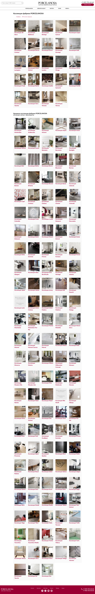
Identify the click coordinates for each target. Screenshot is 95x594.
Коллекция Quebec (45, 455)
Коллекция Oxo (47, 418)
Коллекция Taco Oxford (74, 506)
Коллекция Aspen (60, 130)
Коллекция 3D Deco (18, 33)
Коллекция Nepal (47, 400)
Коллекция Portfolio (58, 437)
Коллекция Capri (19, 201)
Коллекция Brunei (47, 183)
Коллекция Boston (17, 184)
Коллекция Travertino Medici (33, 541)
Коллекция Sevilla (74, 86)
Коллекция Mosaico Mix (18, 384)
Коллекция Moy (47, 383)
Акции (63, 588)
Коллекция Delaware (17, 238)
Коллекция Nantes (17, 401)
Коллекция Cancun (58, 33)
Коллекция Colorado (72, 202)
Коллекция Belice (33, 166)
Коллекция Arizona (45, 131)
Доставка (45, 588)
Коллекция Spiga (74, 489)
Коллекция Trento (47, 540)
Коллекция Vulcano (72, 559)
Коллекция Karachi (72, 291)
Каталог (32, 588)
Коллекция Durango (58, 51)
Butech (52, 8)
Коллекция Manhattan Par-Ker (32, 327)
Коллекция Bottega (45, 33)
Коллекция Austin (33, 148)
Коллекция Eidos (19, 254)
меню (67, 8)
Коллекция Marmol (17, 346)
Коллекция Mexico (31, 364)
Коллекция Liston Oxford (33, 69)
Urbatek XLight (41, 8)
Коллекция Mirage (58, 69)
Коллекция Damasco (58, 220)
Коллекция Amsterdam (17, 131)
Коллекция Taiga (19, 523)
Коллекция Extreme (31, 255)
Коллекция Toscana (58, 524)
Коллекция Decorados (72, 220)
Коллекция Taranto (17, 104)
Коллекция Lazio (19, 308)
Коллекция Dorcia (33, 50)
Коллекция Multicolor (58, 384)
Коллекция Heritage (58, 273)
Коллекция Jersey (47, 290)
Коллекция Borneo (72, 167)
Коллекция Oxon (60, 418)
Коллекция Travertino (17, 541)
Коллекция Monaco (72, 364)
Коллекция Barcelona (58, 149)
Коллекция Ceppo (74, 32)
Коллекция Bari (19, 166)
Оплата (51, 588)
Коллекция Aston (74, 130)
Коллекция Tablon (61, 505)
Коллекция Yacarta (17, 577)
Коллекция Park (33, 436)
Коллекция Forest (74, 254)
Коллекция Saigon (74, 471)
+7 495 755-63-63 (87, 2)
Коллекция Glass (33, 272)
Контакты (39, 588)
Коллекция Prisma (74, 436)
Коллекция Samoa (20, 489)
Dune (59, 8)
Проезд (57, 588)
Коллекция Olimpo (72, 401)
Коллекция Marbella (58, 326)
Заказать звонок (87, 4)
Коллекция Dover (47, 50)
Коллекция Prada (19, 86)
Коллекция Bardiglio (72, 149)
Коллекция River (60, 454)
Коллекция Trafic (74, 523)
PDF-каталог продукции (27, 16)
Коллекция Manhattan (17, 326)
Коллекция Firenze (45, 255)
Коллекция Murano (72, 384)
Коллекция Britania (31, 184)
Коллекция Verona (58, 104)
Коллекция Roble (74, 454)
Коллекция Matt (74, 345)
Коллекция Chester (58, 202)
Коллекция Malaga (72, 309)
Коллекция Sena (33, 489)
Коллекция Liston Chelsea (33, 309)
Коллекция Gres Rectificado (47, 273)
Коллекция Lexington (17, 69)
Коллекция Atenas (20, 148)
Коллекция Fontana (58, 255)
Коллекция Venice (20, 558)
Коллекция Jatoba (33, 290)
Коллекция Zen (46, 576)
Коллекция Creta (33, 219)
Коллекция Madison (58, 309)
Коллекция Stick (19, 505)
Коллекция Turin (74, 540)
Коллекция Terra (33, 103)
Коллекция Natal (33, 400)
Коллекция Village (61, 558)
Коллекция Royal (33, 471)
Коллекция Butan (60, 183)
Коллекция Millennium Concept (58, 365)
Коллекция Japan (19, 290)
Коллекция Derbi (33, 237)
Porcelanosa (29, 8)
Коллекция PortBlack (45, 437)
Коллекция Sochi (47, 489)
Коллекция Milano (47, 363)
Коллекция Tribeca (58, 541)
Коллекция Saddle (47, 86)
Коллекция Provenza (17, 455)
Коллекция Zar (32, 576)
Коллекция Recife (33, 86)
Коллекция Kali (60, 290)
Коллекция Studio (47, 505)
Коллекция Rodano (17, 472)
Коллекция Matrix (61, 345)
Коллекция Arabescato (31, 131)
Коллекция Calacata (72, 184)
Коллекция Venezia (45, 104)
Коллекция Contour (17, 51)
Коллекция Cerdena (31, 202)
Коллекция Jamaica (72, 273)
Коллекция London (45, 69)
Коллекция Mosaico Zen (32, 384)
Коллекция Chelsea (45, 202)
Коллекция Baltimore (31, 33)
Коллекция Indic (74, 50)
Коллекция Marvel (45, 346)
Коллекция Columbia (17, 220)
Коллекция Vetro (33, 558)
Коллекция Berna (47, 166)
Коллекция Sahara (61, 471)
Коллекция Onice (19, 418)
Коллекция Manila (47, 325)
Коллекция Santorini (58, 87)
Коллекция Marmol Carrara (32, 346)
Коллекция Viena (47, 558)
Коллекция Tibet (33, 523)
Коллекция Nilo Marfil (60, 401)
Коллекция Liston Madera (47, 309)
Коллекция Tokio (47, 523)
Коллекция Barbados (45, 149)
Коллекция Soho (60, 489)
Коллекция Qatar (33, 454)
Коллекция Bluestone (58, 167)
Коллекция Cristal (47, 219)
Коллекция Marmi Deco (74, 326)
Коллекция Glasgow (17, 273)
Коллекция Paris (19, 436)
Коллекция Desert (47, 237)
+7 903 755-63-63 (88, 590)
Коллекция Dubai (74, 237)
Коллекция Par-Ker (74, 419)
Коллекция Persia (74, 68)
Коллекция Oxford (31, 419)
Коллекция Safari (47, 471)
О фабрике (18, 16)
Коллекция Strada (33, 505)
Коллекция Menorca (17, 364)
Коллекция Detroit (58, 238)
